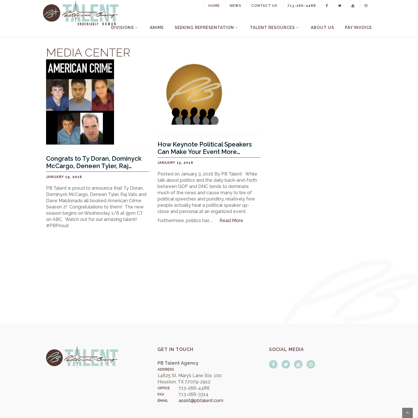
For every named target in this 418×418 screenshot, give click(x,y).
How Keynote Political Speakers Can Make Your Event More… (205, 148)
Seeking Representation (204, 27)
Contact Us (264, 6)
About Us (322, 27)
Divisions (122, 27)
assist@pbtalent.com (201, 400)
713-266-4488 (301, 6)
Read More (231, 220)
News (235, 6)
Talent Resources (272, 27)
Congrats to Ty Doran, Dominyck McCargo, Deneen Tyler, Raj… (94, 162)
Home (214, 6)
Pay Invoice (358, 27)
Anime (157, 27)
